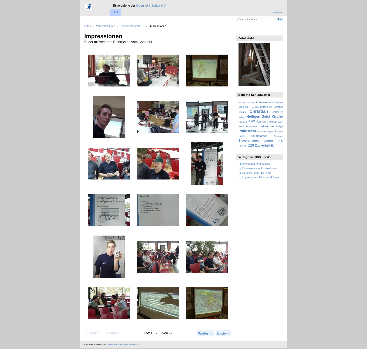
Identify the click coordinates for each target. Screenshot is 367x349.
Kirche (265, 122)
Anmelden (278, 12)
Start (115, 12)
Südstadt (268, 141)
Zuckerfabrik (264, 145)
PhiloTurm (247, 131)
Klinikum (273, 121)
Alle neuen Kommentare (256, 163)
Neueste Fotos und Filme (256, 172)
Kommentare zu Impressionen (259, 168)
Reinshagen (268, 131)
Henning (243, 122)
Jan (258, 121)
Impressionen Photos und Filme (260, 177)
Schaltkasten (259, 135)
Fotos (87, 26)
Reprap (279, 131)
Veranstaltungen (105, 26)
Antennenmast (265, 102)
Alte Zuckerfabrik (247, 102)
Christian (259, 111)
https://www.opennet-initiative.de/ (124, 344)
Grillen (242, 117)
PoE (259, 131)
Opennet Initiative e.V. (151, 5)
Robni (241, 136)
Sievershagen (249, 140)
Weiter (203, 333)
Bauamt (242, 112)
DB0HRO (277, 111)
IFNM (251, 121)
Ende (221, 333)
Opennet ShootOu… (132, 26)
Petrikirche (267, 126)
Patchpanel (251, 126)
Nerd (241, 126)
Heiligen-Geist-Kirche (264, 116)
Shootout (278, 136)
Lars (280, 121)
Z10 (251, 145)
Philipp (279, 126)
